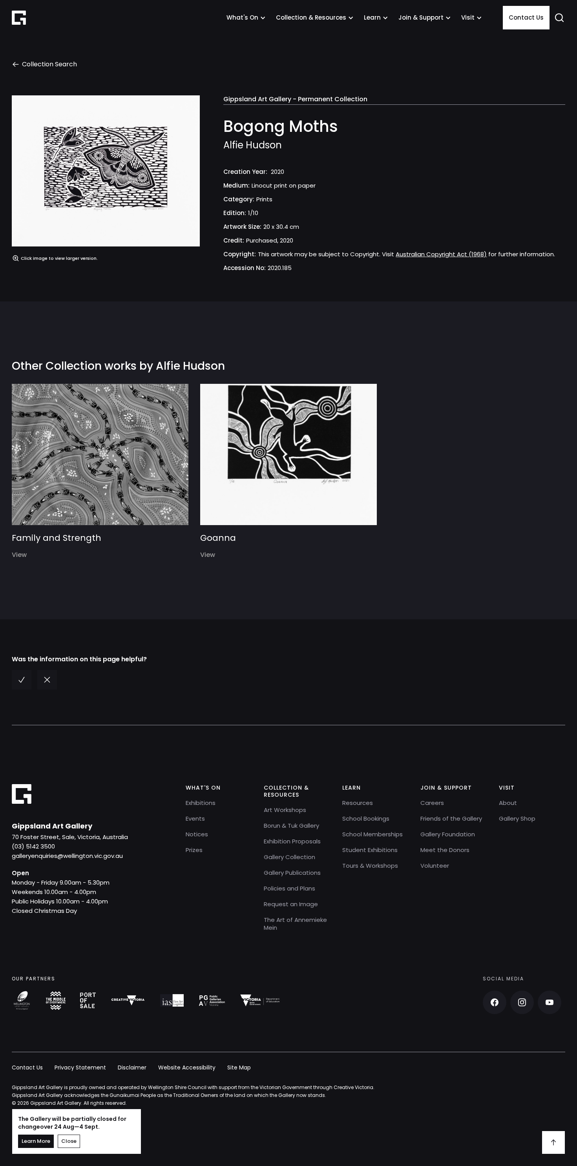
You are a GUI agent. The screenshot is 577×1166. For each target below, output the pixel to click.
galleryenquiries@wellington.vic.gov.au (67, 856)
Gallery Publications (292, 873)
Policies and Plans (289, 888)
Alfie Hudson (252, 145)
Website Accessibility (186, 1067)
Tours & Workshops (370, 865)
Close (69, 1141)
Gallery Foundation (447, 834)
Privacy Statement (80, 1067)
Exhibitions (200, 803)
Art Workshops (285, 810)
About (508, 803)
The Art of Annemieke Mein (295, 924)
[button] (246, 18)
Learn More (36, 1141)
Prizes (194, 850)
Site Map (239, 1067)
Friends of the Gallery (451, 818)
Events (195, 818)
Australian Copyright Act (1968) (441, 254)
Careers (432, 803)
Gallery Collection (289, 857)
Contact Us (526, 17)
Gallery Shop (517, 818)
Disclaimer (132, 1067)
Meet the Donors (444, 850)
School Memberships (372, 834)
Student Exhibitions (370, 850)
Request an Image (291, 904)
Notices (197, 834)
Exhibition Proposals (292, 841)
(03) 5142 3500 (33, 846)
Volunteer (434, 865)
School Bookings (365, 818)
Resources (357, 803)
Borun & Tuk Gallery (291, 825)
